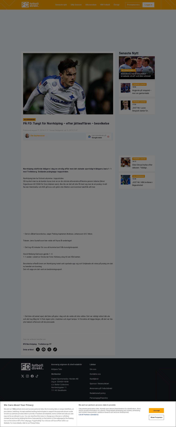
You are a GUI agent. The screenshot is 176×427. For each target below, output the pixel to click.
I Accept (156, 410)
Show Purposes (156, 417)
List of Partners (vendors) (88, 415)
